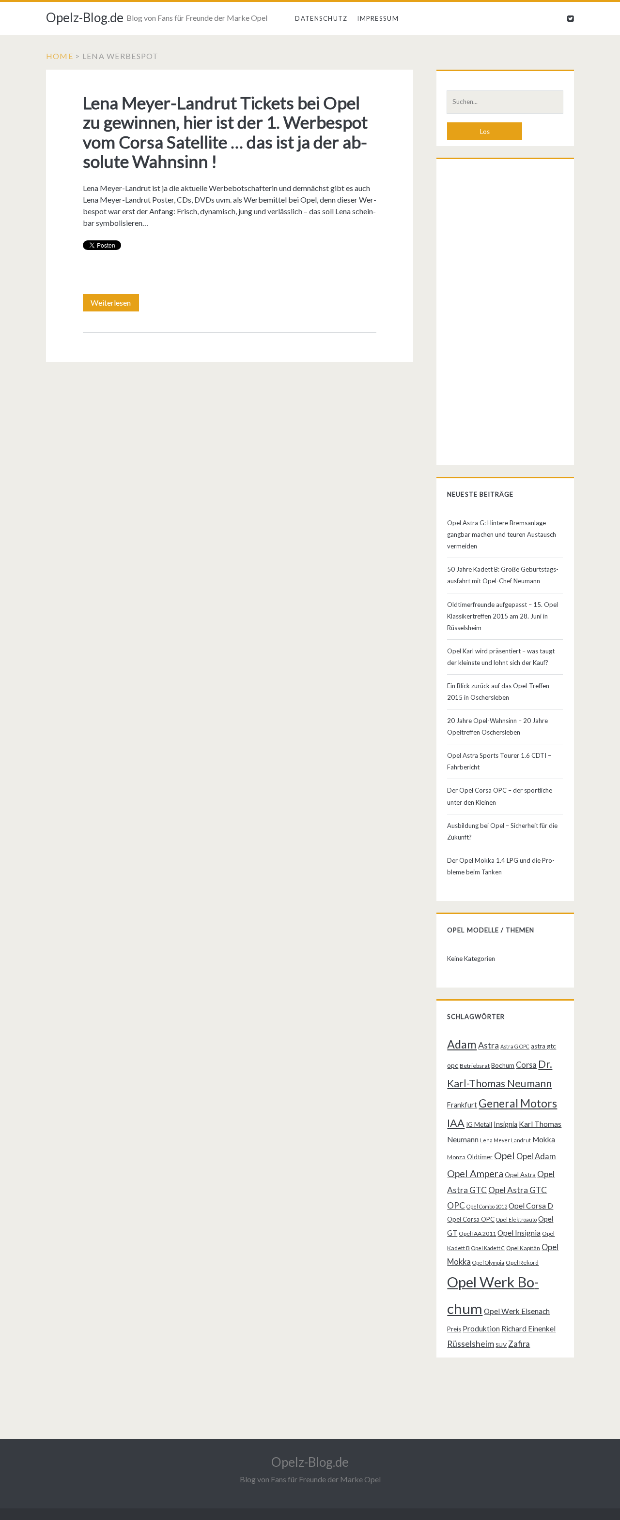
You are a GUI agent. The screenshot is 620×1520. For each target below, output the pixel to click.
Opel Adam (536, 1156)
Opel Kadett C (488, 1248)
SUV (501, 1344)
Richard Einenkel (528, 1328)
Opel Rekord (522, 1262)
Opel (504, 1155)
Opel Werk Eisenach (517, 1311)
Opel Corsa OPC (471, 1219)
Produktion (481, 1328)
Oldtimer (480, 1157)
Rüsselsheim (470, 1343)
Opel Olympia (488, 1262)
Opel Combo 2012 (486, 1206)
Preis (454, 1329)
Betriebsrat (475, 1065)
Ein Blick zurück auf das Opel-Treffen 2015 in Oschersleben (498, 691)
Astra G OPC (514, 1046)
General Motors (518, 1103)
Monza (456, 1157)
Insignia (505, 1124)
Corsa (526, 1064)
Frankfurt (462, 1105)
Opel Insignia (519, 1232)
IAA (456, 1123)
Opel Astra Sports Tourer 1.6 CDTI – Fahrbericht (499, 761)
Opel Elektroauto (516, 1219)
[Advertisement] (505, 314)
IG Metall (479, 1124)
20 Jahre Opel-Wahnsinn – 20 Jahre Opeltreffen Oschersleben (497, 726)
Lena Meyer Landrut (505, 1140)
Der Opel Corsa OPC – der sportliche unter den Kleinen (499, 796)
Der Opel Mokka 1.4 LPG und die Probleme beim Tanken (501, 866)
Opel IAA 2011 (477, 1233)
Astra (488, 1045)
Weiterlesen (115, 304)
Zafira (519, 1343)
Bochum (502, 1065)
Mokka (543, 1139)
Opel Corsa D (531, 1205)
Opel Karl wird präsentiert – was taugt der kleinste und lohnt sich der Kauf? (501, 656)
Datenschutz (321, 18)
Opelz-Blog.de (85, 17)
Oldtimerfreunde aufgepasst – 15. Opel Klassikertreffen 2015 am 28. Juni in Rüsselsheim (502, 616)
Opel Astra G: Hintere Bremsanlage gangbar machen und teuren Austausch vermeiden (501, 534)
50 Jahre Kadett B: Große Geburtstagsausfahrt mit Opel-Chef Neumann (502, 575)
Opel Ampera (475, 1173)
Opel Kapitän (523, 1248)
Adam (462, 1044)
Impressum (378, 18)
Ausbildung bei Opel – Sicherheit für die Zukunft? (502, 831)
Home (59, 55)
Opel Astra (520, 1175)
